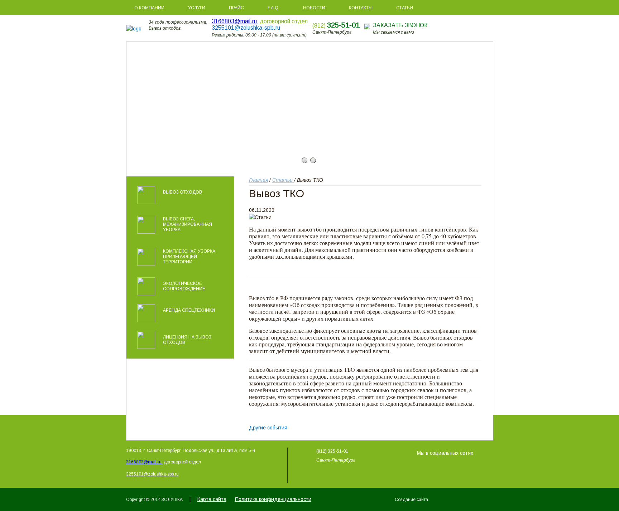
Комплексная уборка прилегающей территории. (189, 256)
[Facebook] (489, 451)
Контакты (361, 7)
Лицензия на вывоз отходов (187, 340)
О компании (149, 7)
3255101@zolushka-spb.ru (246, 28)
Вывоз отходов (182, 192)
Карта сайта (211, 499)
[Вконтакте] (479, 451)
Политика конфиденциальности (273, 499)
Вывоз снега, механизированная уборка (187, 224)
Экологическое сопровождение (184, 286)
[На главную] (137, 28)
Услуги (196, 7)
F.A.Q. (273, 7)
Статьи (404, 7)
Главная (258, 180)
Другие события (268, 427)
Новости (314, 7)
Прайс (236, 7)
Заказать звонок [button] (400, 25)
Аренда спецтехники (189, 310)
